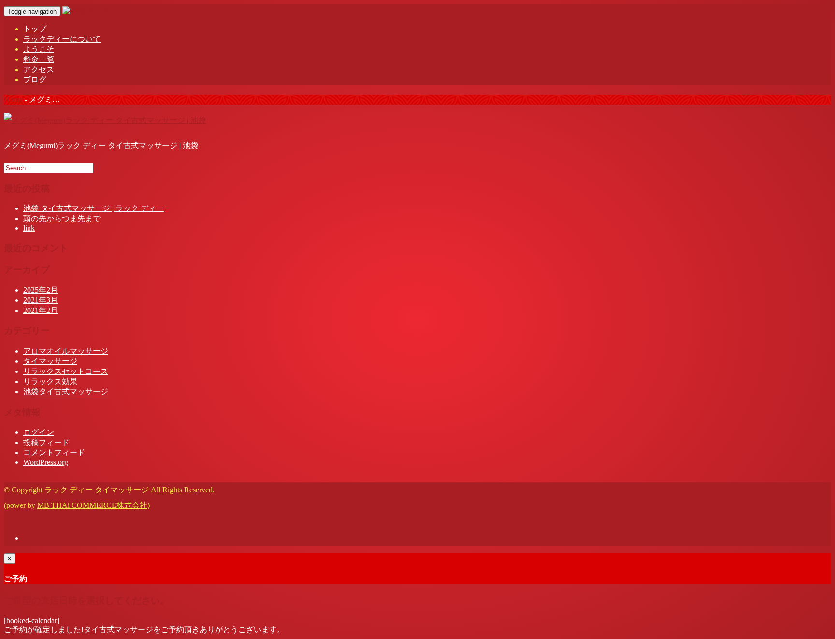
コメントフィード (54, 452)
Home (13, 99)
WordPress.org (45, 462)
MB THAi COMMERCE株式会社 (92, 505)
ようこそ (38, 49)
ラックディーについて (62, 39)
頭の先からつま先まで (62, 218)
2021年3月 (40, 300)
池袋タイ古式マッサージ (65, 391)
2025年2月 (40, 290)
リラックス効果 (50, 381)
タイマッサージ (50, 361)
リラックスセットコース (65, 371)
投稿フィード (46, 442)
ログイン (38, 432)
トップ (34, 29)
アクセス (38, 69)
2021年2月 (40, 310)
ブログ (34, 79)
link (29, 228)
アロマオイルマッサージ (65, 351)
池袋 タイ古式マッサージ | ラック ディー (93, 208)
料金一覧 (38, 59)
